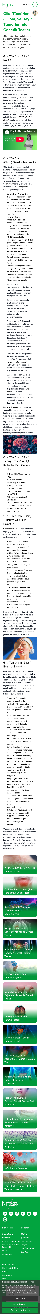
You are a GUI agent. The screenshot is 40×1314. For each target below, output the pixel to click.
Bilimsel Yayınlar (8, 1275)
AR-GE (4, 1250)
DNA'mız (24, 1234)
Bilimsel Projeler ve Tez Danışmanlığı (10, 1246)
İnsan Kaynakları (27, 1241)
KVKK (4, 1279)
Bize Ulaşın (25, 1252)
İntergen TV (25, 1245)
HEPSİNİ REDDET (20, 1304)
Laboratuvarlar (7, 1254)
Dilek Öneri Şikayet (27, 1248)
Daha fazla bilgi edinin (30, 1292)
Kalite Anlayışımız (8, 1264)
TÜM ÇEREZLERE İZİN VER (20, 1310)
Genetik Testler (7, 1234)
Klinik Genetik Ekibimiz (10, 1268)
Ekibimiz (5, 1271)
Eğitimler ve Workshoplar (11, 1241)
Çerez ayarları (20, 1298)
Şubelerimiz (25, 1237)
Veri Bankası (6, 1237)
